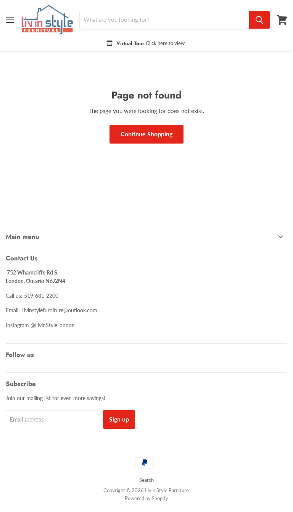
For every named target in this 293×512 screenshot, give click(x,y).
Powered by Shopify (146, 498)
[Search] (259, 20)
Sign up (119, 419)
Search (146, 480)
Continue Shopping (146, 133)
